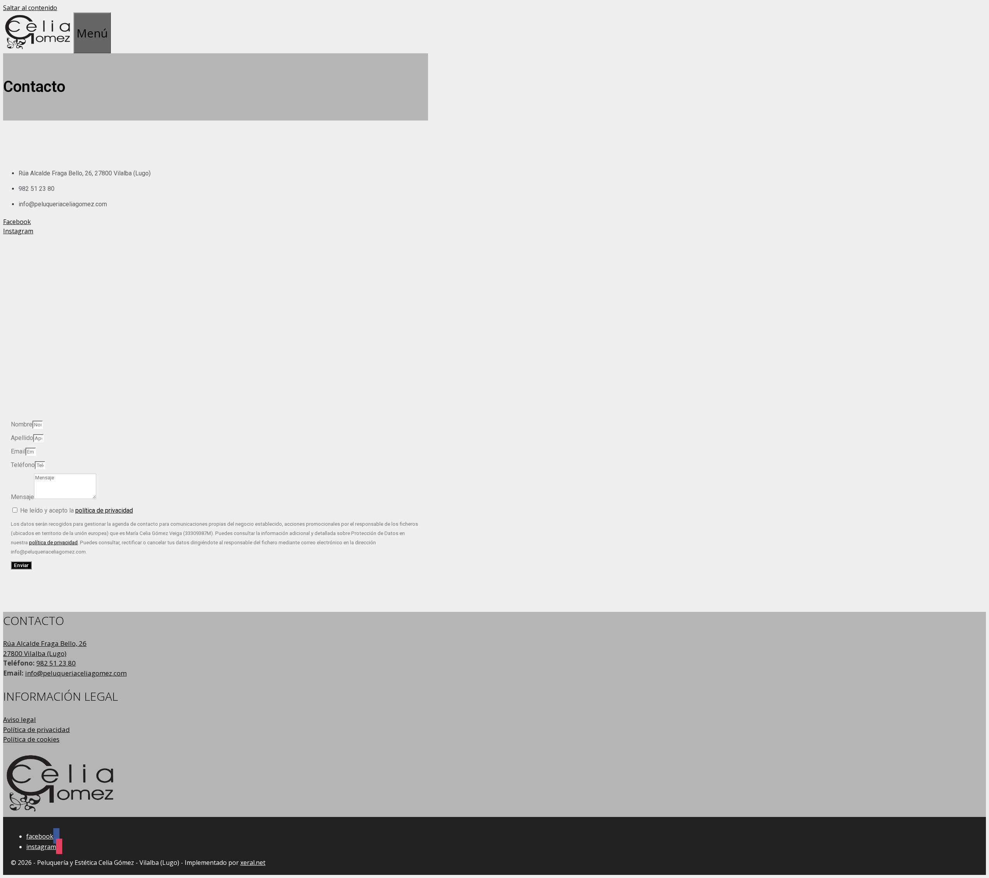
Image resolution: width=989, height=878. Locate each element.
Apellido (22, 438)
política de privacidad (104, 510)
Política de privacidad (36, 729)
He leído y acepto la (76, 510)
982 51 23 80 (56, 663)
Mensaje (22, 497)
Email (18, 451)
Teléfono (23, 465)
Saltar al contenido (30, 7)
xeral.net (252, 862)
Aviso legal (19, 719)
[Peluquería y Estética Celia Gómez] (38, 48)
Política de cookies (31, 739)
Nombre (21, 424)
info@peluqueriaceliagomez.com (76, 673)
